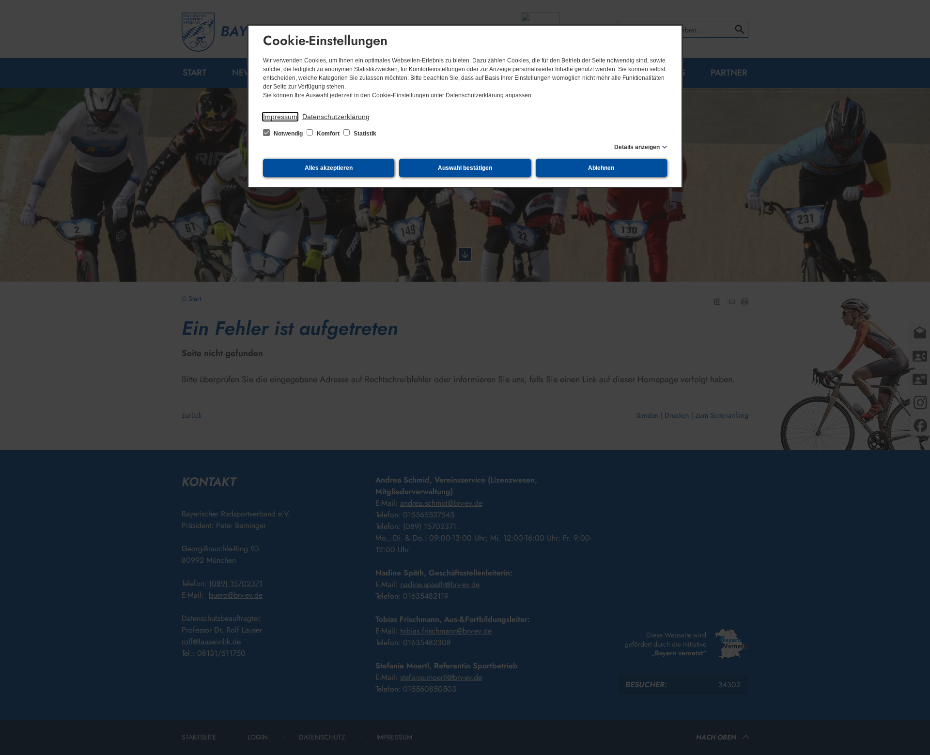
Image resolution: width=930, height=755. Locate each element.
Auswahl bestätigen (465, 168)
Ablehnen (601, 168)
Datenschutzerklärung (336, 117)
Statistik (364, 133)
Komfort (328, 133)
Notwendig (288, 133)
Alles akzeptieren (329, 168)
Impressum (280, 117)
